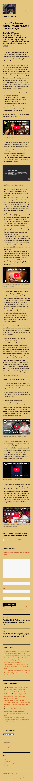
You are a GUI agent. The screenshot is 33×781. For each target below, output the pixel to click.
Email (5, 588)
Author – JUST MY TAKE (10, 773)
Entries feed (7, 761)
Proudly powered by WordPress (18, 778)
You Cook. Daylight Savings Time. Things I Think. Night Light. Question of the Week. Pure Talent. (17, 673)
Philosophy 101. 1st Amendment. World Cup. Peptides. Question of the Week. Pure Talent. (16, 666)
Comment (6, 558)
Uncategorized (8, 747)
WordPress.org (8, 766)
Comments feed (9, 764)
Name (5, 581)
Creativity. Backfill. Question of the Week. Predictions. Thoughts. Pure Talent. (15, 696)
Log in (6, 759)
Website (5, 595)
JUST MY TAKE (9, 16)
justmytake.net (8, 539)
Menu (28, 11)
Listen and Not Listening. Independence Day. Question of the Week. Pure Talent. (16, 720)
